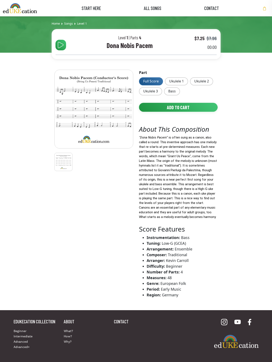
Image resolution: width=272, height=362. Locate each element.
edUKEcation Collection (34, 321)
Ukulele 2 (201, 81)
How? (68, 336)
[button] (264, 8)
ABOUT (69, 321)
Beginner (20, 331)
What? (68, 331)
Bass (172, 91)
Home (56, 23)
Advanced (21, 341)
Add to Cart (178, 107)
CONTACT (211, 8)
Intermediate (23, 336)
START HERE (91, 8)
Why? (68, 341)
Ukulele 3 (150, 91)
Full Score (151, 81)
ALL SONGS (152, 8)
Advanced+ (22, 347)
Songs (68, 23)
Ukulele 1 (176, 81)
